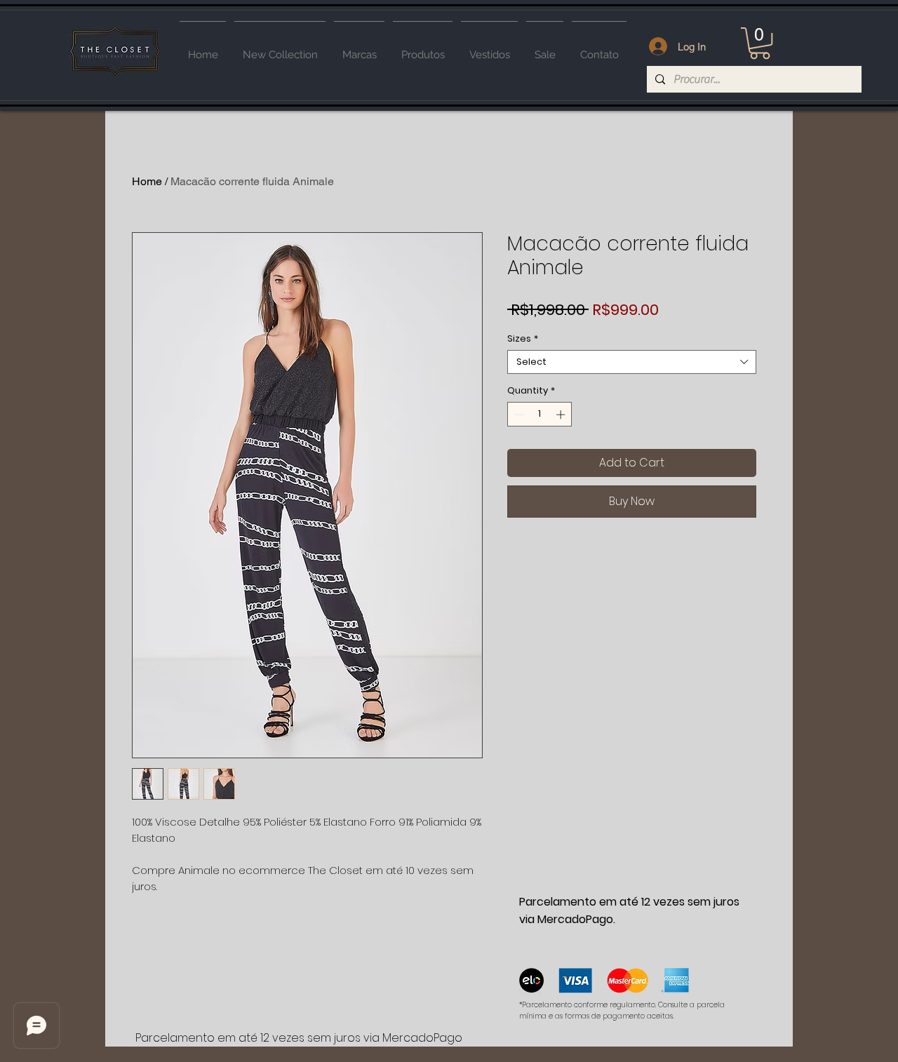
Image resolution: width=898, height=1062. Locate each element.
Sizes (522, 338)
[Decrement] (517, 414)
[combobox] (631, 362)
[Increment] (562, 414)
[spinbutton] (540, 414)
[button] (760, 43)
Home (147, 181)
